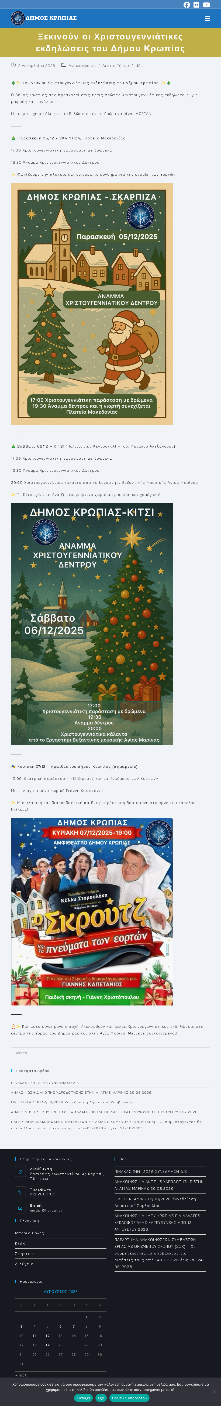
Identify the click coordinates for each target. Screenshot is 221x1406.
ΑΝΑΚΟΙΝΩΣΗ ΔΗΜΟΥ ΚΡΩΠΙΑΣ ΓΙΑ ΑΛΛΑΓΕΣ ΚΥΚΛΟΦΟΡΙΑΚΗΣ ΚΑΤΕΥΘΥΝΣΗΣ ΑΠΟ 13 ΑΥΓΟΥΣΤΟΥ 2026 (104, 1112)
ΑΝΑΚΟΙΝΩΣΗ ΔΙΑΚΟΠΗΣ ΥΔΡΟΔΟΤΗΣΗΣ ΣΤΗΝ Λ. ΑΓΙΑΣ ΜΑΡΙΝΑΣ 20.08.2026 (81, 1092)
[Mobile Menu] (207, 18)
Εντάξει (83, 1398)
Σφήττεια (25, 1253)
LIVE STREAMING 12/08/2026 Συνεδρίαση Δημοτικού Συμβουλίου (72, 1102)
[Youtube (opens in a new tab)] (205, 5)
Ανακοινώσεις (82, 65)
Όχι (101, 1398)
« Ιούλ (21, 1375)
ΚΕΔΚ (20, 1243)
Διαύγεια (24, 1263)
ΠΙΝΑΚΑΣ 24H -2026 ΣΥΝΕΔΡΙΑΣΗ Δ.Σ (45, 1082)
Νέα (139, 65)
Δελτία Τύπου (115, 65)
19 (48, 1345)
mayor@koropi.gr (46, 1210)
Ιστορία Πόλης (29, 1233)
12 (48, 1335)
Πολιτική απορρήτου (129, 1398)
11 (35, 1335)
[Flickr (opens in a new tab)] (196, 5)
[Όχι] (214, 1391)
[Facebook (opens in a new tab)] (187, 5)
